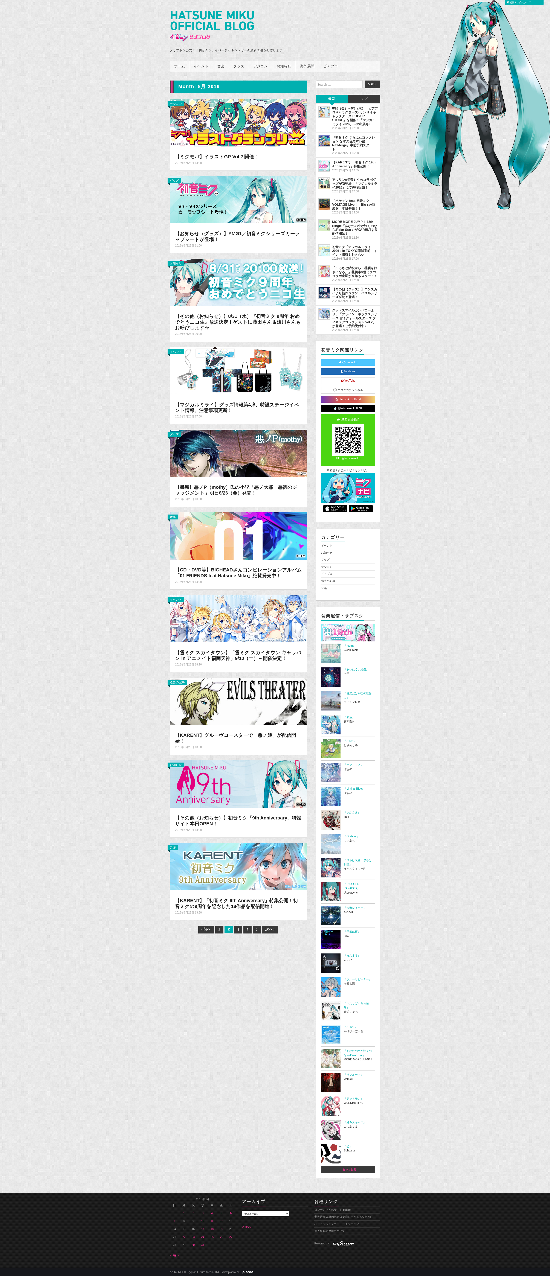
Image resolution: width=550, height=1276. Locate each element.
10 (202, 1221)
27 (230, 1237)
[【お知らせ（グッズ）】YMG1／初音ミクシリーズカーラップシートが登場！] (238, 199)
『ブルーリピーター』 (358, 979)
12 (221, 1221)
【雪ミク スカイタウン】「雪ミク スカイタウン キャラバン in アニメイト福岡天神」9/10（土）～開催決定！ (238, 655)
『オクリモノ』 (353, 764)
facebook (349, 371)
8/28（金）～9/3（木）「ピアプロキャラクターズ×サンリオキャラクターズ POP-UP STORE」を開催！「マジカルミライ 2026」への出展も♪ (355, 116)
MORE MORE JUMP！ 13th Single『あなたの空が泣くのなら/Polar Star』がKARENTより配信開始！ (355, 227)
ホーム (179, 66)
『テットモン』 (353, 1098)
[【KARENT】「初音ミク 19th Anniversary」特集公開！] (324, 165)
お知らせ (284, 66)
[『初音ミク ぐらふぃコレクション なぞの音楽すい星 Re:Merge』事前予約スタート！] (324, 141)
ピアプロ (330, 66)
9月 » (176, 1255)
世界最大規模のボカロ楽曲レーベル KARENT (342, 1216)
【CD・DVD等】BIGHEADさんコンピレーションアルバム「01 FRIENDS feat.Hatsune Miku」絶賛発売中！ (238, 572)
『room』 (350, 645)
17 (202, 1229)
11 (212, 1221)
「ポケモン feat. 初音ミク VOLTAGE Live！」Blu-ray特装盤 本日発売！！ (353, 204)
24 (202, 1237)
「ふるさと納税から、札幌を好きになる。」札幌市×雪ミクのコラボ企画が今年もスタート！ (354, 271)
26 (221, 1237)
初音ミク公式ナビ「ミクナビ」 (349, 470)
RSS (247, 1227)
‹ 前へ (206, 929)
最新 (332, 98)
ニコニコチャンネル (350, 390)
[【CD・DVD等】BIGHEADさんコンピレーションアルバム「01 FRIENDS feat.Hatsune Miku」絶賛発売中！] (238, 536)
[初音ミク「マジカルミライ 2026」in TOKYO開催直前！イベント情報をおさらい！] (324, 250)
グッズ (238, 66)
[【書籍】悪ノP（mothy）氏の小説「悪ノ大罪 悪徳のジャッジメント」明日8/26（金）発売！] (238, 453)
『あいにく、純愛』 (356, 669)
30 (193, 1245)
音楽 (221, 66)
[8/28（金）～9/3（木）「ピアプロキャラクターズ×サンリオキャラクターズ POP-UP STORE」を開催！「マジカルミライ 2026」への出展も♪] (324, 112)
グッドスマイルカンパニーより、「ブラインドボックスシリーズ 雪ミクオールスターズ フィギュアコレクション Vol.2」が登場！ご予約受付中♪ (354, 318)
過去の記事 (177, 682)
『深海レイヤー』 (355, 907)
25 (212, 1237)
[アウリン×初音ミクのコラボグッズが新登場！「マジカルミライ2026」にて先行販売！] (324, 183)
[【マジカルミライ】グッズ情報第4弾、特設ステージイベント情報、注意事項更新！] (238, 370)
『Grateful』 (351, 836)
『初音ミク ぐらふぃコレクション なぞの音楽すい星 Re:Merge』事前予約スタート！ (353, 143)
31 (202, 1245)
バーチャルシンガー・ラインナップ (336, 1224)
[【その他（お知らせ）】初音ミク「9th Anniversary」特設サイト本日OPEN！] (238, 784)
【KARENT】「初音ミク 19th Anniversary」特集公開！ (354, 164)
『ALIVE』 (351, 1027)
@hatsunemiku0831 (349, 408)
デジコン (260, 66)
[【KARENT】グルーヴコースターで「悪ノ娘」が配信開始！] (238, 701)
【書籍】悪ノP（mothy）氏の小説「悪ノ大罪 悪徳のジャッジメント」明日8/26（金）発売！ (236, 490)
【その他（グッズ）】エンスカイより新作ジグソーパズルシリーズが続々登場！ (354, 293)
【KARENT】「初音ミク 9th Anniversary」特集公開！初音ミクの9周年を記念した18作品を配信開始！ (236, 903)
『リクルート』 (353, 1074)
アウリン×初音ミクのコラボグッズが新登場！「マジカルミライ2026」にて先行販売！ (354, 183)
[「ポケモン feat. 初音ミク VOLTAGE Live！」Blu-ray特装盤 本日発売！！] (324, 204)
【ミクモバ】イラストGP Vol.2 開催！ (216, 156)
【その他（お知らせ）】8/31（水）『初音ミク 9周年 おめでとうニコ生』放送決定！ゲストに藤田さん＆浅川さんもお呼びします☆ (238, 322)
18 (212, 1229)
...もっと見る (348, 1169)
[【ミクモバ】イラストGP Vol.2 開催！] (238, 122)
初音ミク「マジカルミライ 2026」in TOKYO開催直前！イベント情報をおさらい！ (354, 250)
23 (193, 1237)
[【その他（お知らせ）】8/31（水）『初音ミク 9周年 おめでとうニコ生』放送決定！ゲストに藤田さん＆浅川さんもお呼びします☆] (238, 282)
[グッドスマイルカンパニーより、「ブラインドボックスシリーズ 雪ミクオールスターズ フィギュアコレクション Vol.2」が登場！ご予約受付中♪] (324, 313)
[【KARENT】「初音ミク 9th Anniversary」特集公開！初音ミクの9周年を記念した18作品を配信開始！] (238, 866)
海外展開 (307, 66)
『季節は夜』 (352, 931)
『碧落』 (349, 717)
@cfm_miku (349, 362)
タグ (364, 98)
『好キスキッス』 (355, 1122)
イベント (201, 66)
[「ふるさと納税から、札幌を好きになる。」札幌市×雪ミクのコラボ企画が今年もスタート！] (324, 271)
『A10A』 (350, 741)
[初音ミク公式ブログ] (212, 26)
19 (221, 1229)
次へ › (270, 929)
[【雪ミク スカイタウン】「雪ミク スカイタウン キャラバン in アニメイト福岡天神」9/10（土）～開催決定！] (238, 618)
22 (183, 1237)
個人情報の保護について (329, 1231)
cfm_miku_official (349, 399)
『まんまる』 (352, 955)
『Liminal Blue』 (354, 788)
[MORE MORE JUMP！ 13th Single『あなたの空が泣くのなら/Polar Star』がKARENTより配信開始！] (324, 225)
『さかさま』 (352, 812)
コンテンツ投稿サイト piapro (332, 1209)
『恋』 (348, 1146)
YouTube (349, 380)
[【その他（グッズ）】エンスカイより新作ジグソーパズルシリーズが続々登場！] (324, 292)
